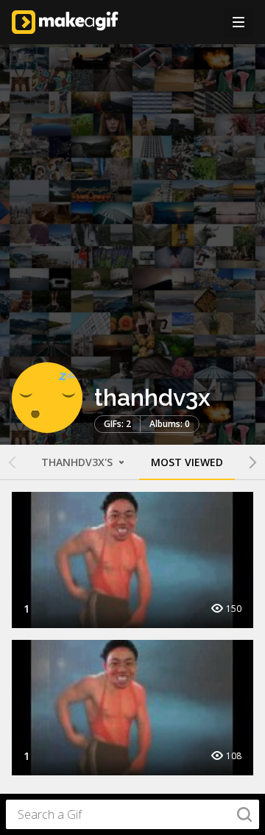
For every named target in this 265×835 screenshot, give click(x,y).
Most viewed (187, 462)
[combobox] (132, 814)
